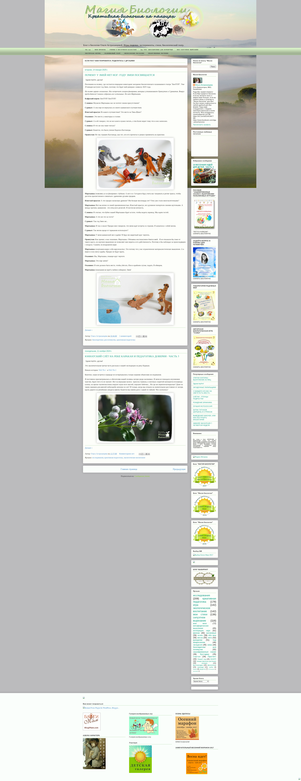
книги (195, 669)
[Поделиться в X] (141, 336)
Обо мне (88, 50)
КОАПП (213, 659)
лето (210, 638)
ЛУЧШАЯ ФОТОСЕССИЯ (202, 406)
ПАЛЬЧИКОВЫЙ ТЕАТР (112, 53)
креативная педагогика (126, 339)
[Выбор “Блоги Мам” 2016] (194, 562)
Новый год (202, 659)
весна (200, 638)
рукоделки (197, 640)
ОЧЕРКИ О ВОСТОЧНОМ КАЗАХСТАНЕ (123, 50)
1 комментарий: (125, 336)
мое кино (200, 623)
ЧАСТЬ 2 (112, 370)
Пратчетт (212, 656)
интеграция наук (201, 630)
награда (200, 667)
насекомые (211, 633)
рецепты (203, 669)
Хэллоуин (211, 669)
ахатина (195, 671)
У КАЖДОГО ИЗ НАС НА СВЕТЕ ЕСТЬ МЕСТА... (202, 392)
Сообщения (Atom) (142, 476)
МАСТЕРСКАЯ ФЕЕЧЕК (93, 53)
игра (195, 604)
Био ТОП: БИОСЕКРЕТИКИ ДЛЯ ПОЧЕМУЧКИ (157, 50)
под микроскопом (204, 641)
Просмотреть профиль (202, 125)
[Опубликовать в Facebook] (144, 336)
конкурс (205, 663)
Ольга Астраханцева (204, 85)
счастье (196, 656)
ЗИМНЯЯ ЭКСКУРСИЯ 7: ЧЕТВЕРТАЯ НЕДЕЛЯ (202, 424)
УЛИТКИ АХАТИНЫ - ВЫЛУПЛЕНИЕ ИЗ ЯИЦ (202, 379)
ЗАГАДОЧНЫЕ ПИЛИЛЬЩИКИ (204, 387)
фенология (212, 665)
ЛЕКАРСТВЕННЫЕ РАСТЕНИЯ (158, 53)
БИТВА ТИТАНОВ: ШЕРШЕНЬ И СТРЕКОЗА (202, 411)
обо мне (212, 635)
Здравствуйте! (198, 384)
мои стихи (200, 614)
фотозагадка (198, 665)
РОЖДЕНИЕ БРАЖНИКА (202, 402)
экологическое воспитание (134, 457)
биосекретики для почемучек (104, 339)
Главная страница (129, 469)
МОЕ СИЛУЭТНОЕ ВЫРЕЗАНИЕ (187, 50)
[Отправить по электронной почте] (137, 336)
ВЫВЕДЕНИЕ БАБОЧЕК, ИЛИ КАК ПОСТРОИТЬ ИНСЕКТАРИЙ (204, 418)
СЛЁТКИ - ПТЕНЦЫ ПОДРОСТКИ (200, 398)
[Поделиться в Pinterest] (146, 336)
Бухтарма (204, 654)
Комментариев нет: (127, 453)
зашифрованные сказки (204, 652)
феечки (196, 633)
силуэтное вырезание (199, 619)
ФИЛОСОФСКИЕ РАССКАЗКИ (134, 53)
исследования (97, 457)
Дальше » (88, 330)
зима (209, 645)
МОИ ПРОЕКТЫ (100, 50)
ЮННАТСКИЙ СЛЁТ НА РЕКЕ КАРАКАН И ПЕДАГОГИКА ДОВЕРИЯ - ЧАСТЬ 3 (132, 356)
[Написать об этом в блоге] (139, 336)
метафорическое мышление (200, 627)
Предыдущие (179, 469)
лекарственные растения (206, 661)
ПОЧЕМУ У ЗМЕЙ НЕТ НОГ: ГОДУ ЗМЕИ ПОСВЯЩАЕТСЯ (120, 75)
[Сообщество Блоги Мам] (92, 729)
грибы (211, 667)
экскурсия (197, 645)
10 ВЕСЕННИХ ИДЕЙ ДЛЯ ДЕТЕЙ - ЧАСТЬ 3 (203, 166)
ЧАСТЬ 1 (102, 370)
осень (200, 635)
